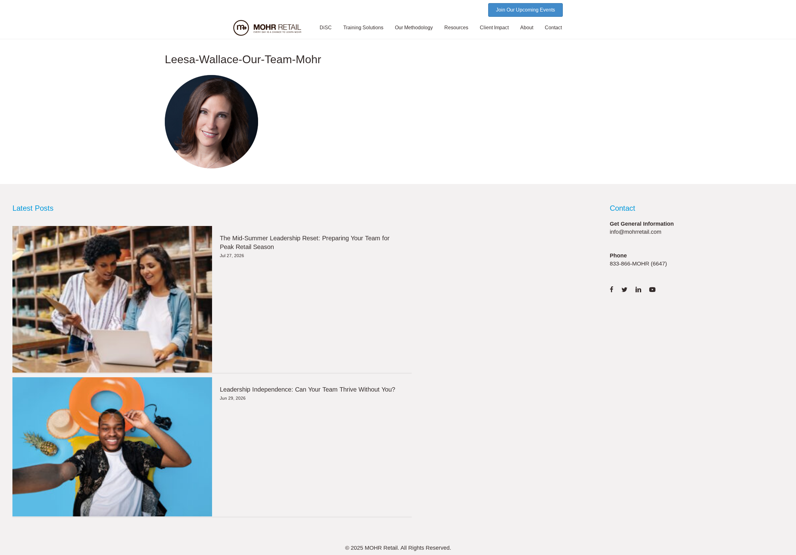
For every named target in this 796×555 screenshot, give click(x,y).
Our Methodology (414, 27)
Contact (553, 27)
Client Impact (494, 27)
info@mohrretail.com (635, 232)
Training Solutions (363, 27)
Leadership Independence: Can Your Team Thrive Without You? (307, 389)
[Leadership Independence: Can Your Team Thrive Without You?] (112, 446)
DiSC (326, 27)
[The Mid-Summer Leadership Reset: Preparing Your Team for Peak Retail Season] (112, 299)
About (526, 27)
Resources (456, 27)
